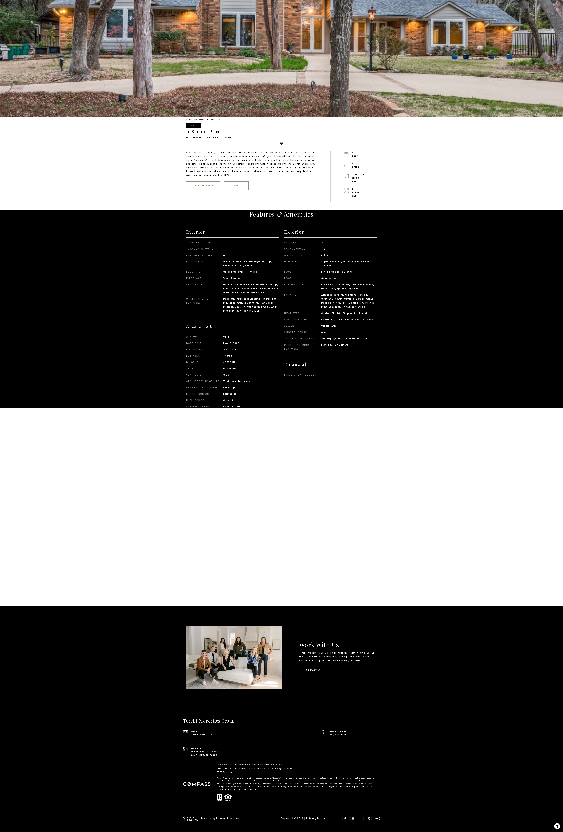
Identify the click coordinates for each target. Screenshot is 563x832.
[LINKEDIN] (361, 818)
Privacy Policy (316, 818)
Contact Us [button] (313, 670)
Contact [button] (236, 185)
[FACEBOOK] (345, 818)
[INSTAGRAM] (353, 818)
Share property (203, 185)
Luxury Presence (228, 818)
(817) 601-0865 (337, 735)
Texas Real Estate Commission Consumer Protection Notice (249, 764)
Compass (297, 778)
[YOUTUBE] (377, 818)
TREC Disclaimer (226, 772)
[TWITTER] (369, 818)
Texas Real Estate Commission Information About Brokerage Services (254, 768)
